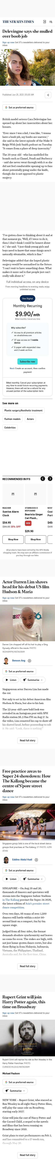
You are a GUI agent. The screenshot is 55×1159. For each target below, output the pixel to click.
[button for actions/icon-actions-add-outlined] (29, 661)
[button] (45, 21)
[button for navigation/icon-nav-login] (45, 21)
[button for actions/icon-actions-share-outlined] (48, 95)
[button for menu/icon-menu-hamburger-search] (51, 21)
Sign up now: (8, 42)
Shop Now (13, 539)
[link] (18, 21)
